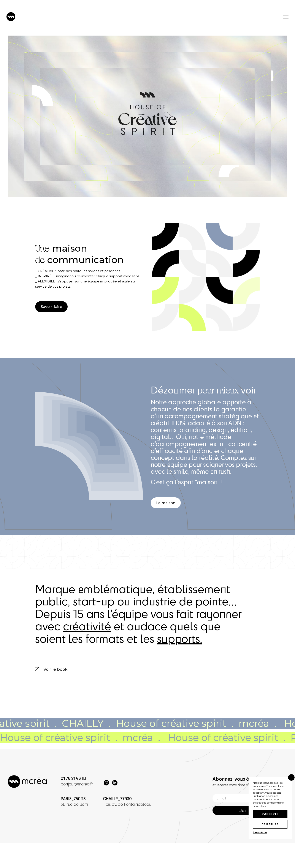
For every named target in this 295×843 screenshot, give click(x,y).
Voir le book (54, 669)
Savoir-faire (51, 306)
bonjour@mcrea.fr (77, 784)
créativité (87, 626)
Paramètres (260, 832)
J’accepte (270, 814)
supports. (179, 638)
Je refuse (270, 824)
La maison (165, 503)
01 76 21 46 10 (73, 778)
